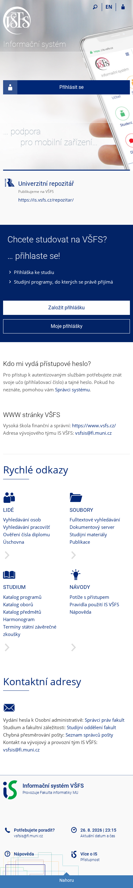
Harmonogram (19, 619)
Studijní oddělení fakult (91, 727)
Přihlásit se (71, 87)
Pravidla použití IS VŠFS (94, 604)
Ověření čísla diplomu (26, 534)
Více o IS (88, 853)
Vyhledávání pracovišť (26, 527)
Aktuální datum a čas (97, 836)
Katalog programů (22, 597)
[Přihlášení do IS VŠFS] (123, 7)
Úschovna (13, 542)
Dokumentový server (92, 527)
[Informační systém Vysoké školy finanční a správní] (38, 20)
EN (108, 6)
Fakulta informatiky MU (59, 792)
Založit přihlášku (66, 308)
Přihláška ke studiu (34, 272)
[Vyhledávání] (95, 7)
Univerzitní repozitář (46, 183)
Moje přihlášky (67, 326)
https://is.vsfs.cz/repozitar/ (46, 200)
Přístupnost (90, 860)
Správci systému (72, 389)
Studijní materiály (88, 534)
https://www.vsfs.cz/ (94, 425)
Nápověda (80, 612)
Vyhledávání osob (22, 519)
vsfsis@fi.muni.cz (93, 433)
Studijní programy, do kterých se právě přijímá (63, 282)
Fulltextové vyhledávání (95, 519)
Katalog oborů (18, 604)
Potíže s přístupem (89, 597)
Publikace (80, 542)
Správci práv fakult (104, 720)
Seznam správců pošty (89, 735)
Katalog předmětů (22, 612)
